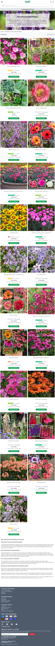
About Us (3, 598)
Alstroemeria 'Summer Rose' (14, 482)
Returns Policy (4, 608)
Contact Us (4, 606)
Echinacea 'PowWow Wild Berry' (41, 357)
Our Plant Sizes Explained (7, 611)
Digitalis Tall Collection (13, 440)
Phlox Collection (14, 524)
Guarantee (3, 599)
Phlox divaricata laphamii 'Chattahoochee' (14, 274)
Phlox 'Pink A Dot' (41, 274)
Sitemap (3, 592)
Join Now (32, 634)
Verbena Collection (41, 482)
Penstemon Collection (41, 66)
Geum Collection (14, 315)
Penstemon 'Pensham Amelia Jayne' (41, 316)
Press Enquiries (5, 601)
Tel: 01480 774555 (5, 626)
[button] (2, 2)
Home (2, 31)
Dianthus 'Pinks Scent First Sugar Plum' (13, 191)
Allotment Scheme (5, 600)
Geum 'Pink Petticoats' (41, 108)
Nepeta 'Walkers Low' (14, 149)
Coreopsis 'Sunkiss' (13, 232)
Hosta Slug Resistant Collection (13, 108)
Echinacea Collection (14, 357)
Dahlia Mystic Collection (41, 149)
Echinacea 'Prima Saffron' (41, 399)
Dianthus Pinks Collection (41, 191)
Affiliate (3, 593)
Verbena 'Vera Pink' (13, 399)
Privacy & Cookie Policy (6, 591)
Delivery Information (6, 607)
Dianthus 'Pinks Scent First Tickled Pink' (41, 232)
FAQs (2, 609)
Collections (7, 31)
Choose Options (14, 76)
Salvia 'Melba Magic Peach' (13, 66)
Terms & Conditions (6, 590)
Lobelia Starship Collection (41, 440)
